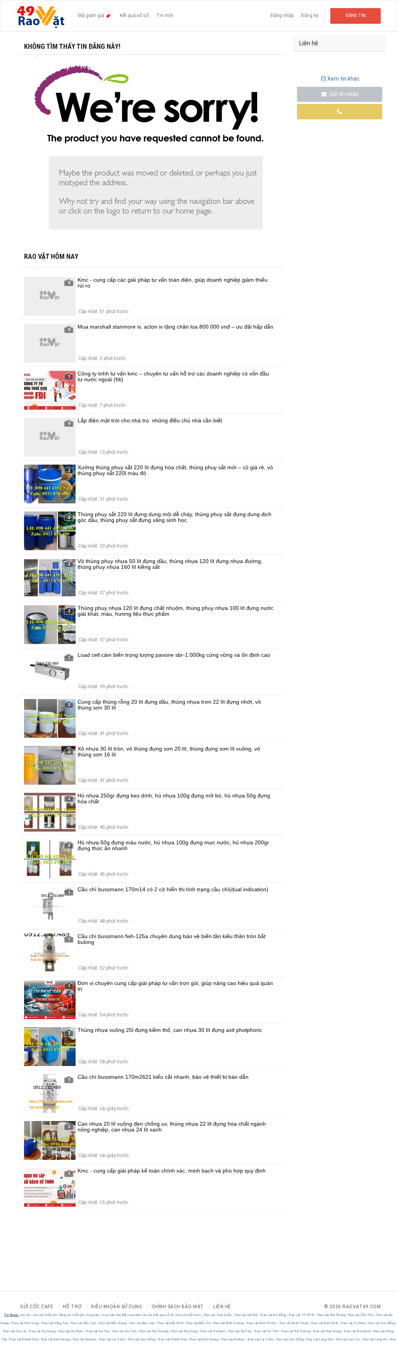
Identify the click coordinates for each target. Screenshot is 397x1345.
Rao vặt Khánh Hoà (24, 1339)
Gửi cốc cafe (36, 1306)
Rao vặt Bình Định (325, 1323)
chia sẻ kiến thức (188, 1315)
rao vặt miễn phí (45, 1315)
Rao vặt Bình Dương (228, 1323)
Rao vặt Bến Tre (198, 1323)
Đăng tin (356, 15)
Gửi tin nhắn (343, 94)
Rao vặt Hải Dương (153, 1331)
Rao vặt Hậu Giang (327, 1331)
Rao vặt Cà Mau (353, 1323)
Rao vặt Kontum (84, 1339)
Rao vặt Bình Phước (262, 1323)
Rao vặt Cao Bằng (381, 1323)
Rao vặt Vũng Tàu (55, 1323)
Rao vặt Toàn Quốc (218, 1315)
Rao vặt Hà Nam (70, 1331)
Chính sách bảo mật (178, 1306)
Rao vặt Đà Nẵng (273, 1315)
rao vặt (25, 1315)
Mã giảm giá (91, 15)
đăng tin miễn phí (72, 1315)
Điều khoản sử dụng (116, 1306)
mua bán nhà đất (114, 1315)
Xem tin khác (343, 79)
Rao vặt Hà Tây (97, 1331)
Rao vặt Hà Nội (246, 1315)
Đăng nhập (282, 15)
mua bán (92, 1315)
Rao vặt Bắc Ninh (171, 1323)
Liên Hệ (222, 1306)
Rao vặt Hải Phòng (331, 1315)
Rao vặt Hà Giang (42, 1331)
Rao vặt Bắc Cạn (83, 1323)
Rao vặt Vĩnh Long (25, 1323)
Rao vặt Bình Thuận (293, 1323)
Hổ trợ (72, 1306)
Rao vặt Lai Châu (112, 1339)
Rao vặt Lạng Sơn (320, 1339)
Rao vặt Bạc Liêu (141, 1323)
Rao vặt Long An (375, 1339)
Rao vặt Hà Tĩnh (124, 1331)
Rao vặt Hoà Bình (357, 1331)
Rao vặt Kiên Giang (55, 1339)
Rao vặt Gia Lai (15, 1331)
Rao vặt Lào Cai (348, 1339)
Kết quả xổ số (134, 15)
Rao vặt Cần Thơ (361, 1315)
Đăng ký (309, 15)
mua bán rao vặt (140, 1315)
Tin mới (164, 15)
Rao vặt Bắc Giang (113, 1323)
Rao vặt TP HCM (302, 1315)
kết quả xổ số (164, 1315)
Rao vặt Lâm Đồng (141, 1339)
